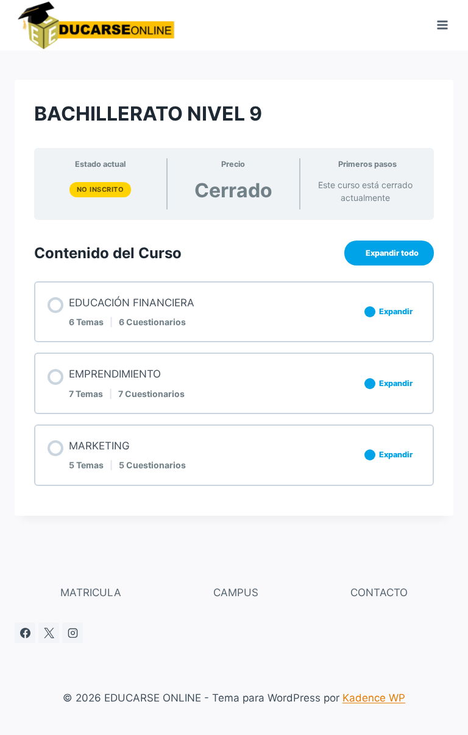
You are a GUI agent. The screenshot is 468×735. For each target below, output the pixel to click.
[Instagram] (72, 632)
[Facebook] (25, 632)
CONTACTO (379, 592)
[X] (48, 632)
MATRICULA (90, 592)
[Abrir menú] (442, 25)
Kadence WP (373, 698)
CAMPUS (235, 592)
